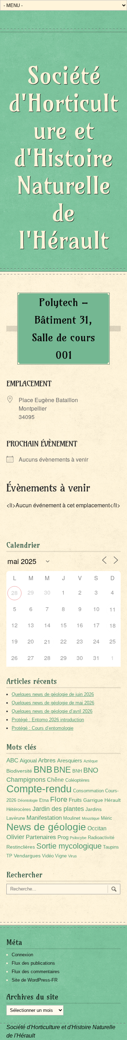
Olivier (15, 837)
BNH (77, 771)
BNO (90, 770)
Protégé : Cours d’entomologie (42, 728)
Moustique (90, 818)
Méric (106, 818)
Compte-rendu (39, 788)
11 (112, 609)
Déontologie (28, 800)
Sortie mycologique (69, 846)
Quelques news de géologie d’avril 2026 (52, 711)
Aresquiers (69, 760)
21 (47, 642)
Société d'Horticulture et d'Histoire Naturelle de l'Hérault (63, 158)
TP (9, 856)
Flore (58, 799)
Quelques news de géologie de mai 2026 (53, 702)
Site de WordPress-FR (35, 980)
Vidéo (48, 856)
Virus (72, 856)
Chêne (55, 780)
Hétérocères (18, 809)
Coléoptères (77, 780)
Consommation (88, 790)
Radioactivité (101, 837)
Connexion (22, 954)
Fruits (75, 800)
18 (112, 625)
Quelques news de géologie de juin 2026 (53, 694)
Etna (44, 800)
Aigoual (28, 760)
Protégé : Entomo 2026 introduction (48, 719)
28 (14, 593)
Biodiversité (19, 771)
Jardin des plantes (58, 808)
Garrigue (93, 800)
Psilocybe (78, 838)
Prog (63, 837)
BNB (43, 769)
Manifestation (44, 817)
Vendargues (27, 855)
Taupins (111, 847)
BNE (62, 769)
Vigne (61, 856)
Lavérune (15, 818)
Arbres (47, 760)
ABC (12, 760)
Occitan (97, 828)
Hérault (112, 800)
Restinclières (20, 847)
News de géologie (46, 826)
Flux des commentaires (36, 971)
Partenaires (41, 837)
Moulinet (71, 818)
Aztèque (91, 761)
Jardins (93, 809)
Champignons (26, 779)
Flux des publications (33, 963)
